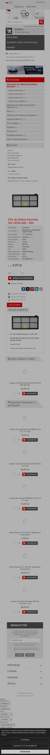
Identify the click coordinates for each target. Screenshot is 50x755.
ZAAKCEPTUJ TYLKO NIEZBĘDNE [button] (25, 746)
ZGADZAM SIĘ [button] (25, 752)
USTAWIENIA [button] (25, 740)
